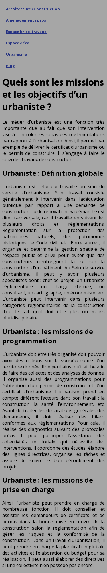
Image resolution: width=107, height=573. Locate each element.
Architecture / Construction (33, 8)
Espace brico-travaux (26, 31)
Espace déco (17, 42)
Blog (10, 65)
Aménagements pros (26, 20)
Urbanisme (16, 54)
